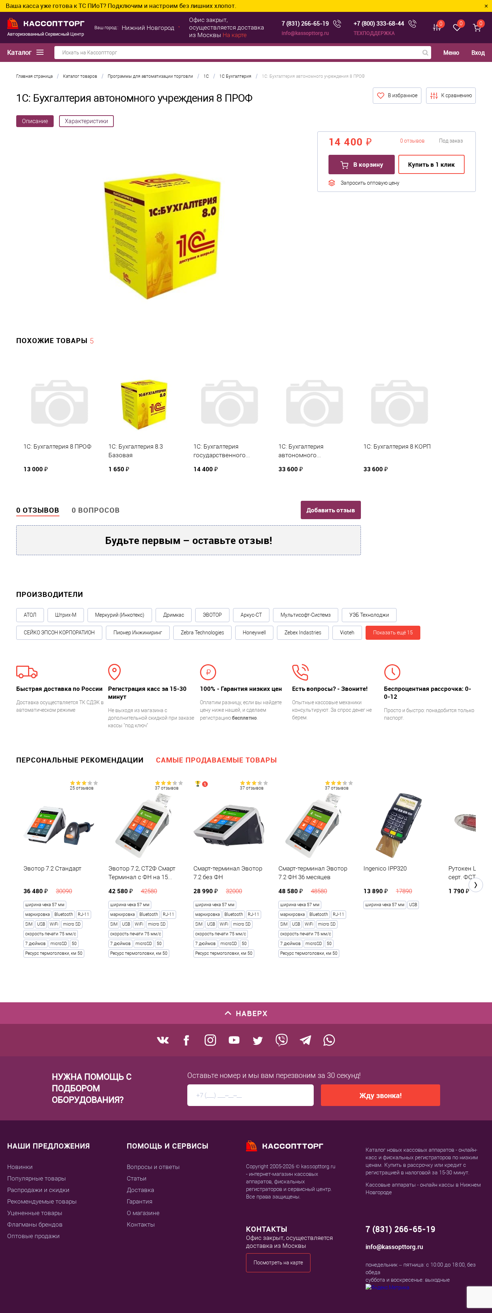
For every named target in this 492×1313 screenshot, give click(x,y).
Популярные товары (36, 1178)
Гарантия (139, 1201)
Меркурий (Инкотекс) (119, 615)
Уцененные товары (34, 1213)
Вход (478, 53)
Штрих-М (65, 615)
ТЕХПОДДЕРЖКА (374, 33)
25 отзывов (82, 788)
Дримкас (173, 615)
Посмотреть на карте (278, 1262)
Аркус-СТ (251, 615)
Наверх (252, 1013)
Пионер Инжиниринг (137, 632)
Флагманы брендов (35, 1224)
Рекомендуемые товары (42, 1201)
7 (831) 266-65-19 (305, 23)
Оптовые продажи (33, 1236)
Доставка (140, 1189)
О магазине (143, 1213)
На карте (235, 35)
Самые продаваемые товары (216, 760)
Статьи (137, 1178)
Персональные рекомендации (80, 760)
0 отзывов (37, 510)
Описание (35, 121)
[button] (476, 885)
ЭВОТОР (212, 615)
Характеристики (86, 121)
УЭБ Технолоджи (369, 615)
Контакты (141, 1224)
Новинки (20, 1166)
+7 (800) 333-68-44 (379, 23)
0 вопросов (96, 510)
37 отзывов (167, 788)
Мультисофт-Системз (306, 615)
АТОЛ (30, 615)
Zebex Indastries (303, 632)
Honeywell (254, 632)
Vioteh (347, 632)
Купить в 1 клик (431, 164)
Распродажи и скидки (38, 1189)
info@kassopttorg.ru (305, 33)
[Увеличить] (161, 235)
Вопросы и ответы (153, 1166)
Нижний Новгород (148, 27)
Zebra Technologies (202, 632)
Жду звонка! (380, 1095)
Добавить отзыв (331, 510)
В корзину (367, 164)
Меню (451, 53)
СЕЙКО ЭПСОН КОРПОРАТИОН (59, 632)
